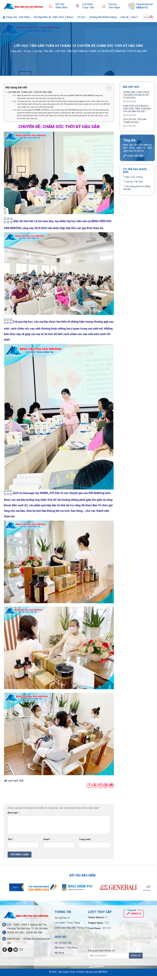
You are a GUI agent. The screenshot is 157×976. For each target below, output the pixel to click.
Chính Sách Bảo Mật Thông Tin (71, 927)
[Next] (143, 889)
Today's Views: (96, 923)
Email (47, 839)
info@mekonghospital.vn (37, 938)
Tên (10, 839)
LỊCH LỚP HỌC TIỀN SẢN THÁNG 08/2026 (134, 120)
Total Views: (95, 928)
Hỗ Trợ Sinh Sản (63, 942)
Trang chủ (15, 51)
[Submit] (151, 17)
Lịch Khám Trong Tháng (67, 922)
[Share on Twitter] (94, 785)
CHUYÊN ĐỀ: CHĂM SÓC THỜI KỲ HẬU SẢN (30, 92)
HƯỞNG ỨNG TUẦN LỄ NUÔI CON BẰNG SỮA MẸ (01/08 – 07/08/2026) (136, 95)
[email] (21, 949)
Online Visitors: (96, 917)
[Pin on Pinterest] (105, 785)
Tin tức (81, 17)
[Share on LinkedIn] (111, 785)
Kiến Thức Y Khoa (63, 17)
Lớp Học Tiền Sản (43, 51)
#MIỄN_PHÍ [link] (47, 493)
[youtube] (15, 949)
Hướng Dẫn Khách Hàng (103, 17)
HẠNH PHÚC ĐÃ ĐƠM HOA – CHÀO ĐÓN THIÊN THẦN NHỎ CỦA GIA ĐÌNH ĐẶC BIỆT (137, 109)
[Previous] (13, 889)
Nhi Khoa (59, 952)
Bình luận (13, 813)
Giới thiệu (24, 17)
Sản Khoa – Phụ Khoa (66, 947)
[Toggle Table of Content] (107, 87)
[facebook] (4, 949)
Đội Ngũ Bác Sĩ (42, 17)
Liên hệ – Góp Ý (129, 17)
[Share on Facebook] (89, 785)
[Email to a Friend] (100, 785)
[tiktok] (10, 949)
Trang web (84, 839)
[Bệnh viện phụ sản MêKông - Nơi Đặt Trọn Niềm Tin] (23, 6)
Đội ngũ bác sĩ (62, 917)
